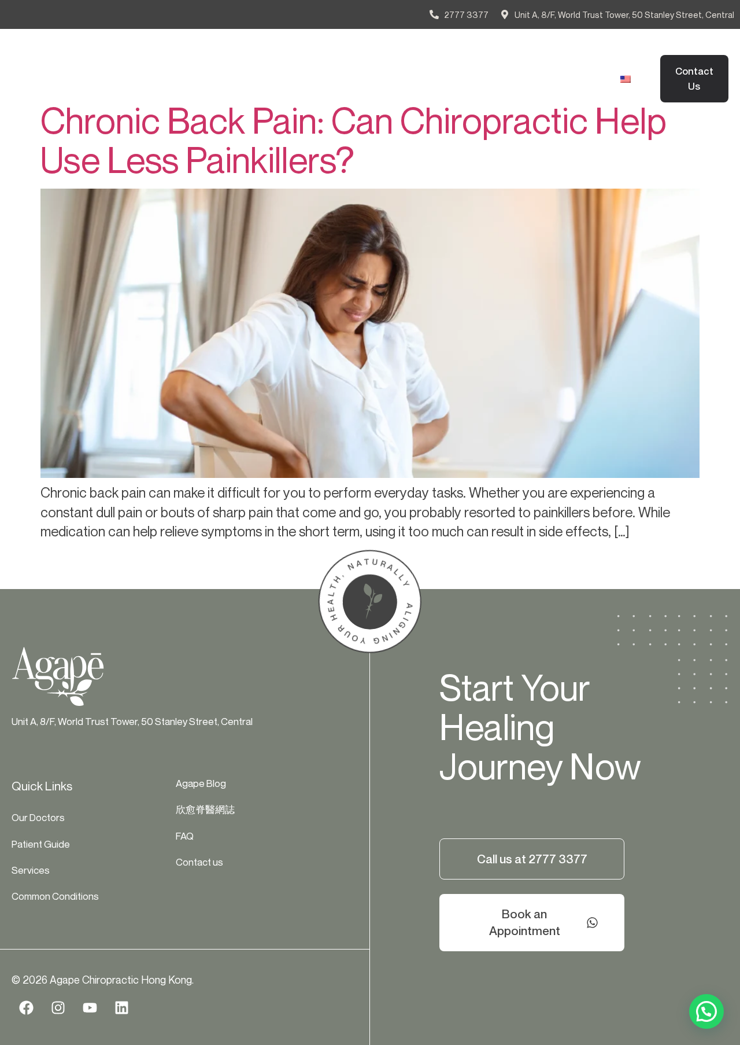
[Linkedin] (121, 1007)
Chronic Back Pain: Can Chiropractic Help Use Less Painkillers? (353, 140)
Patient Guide (229, 65)
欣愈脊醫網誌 (155, 92)
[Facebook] (26, 1007)
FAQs (217, 92)
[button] (706, 1011)
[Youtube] (89, 1007)
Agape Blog (497, 65)
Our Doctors (153, 65)
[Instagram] (57, 1007)
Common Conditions (394, 65)
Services (297, 65)
